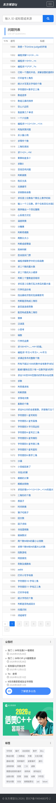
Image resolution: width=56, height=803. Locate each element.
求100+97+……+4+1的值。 (31, 346)
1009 (12, 95)
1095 (12, 586)
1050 (12, 329)
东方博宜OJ (10, 4)
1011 (12, 106)
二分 (26, 766)
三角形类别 (23, 146)
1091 (12, 563)
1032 (12, 226)
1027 (12, 198)
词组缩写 (22, 615)
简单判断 (22, 249)
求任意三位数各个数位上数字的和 (34, 198)
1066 (12, 420)
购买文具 (22, 180)
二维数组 (21, 756)
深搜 (19, 766)
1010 (12, 100)
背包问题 (10, 781)
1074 (12, 466)
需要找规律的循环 (13, 771)
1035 (12, 243)
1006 (12, 77)
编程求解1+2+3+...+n (28, 55)
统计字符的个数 (25, 598)
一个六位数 (23, 117)
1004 (12, 66)
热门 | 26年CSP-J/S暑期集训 (22, 658)
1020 (12, 157)
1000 (12, 46)
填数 (20, 335)
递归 (40, 761)
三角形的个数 (24, 495)
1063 (12, 403)
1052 (12, 340)
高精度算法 (28, 781)
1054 (12, 352)
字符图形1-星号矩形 (27, 415)
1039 (12, 266)
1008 (12, 89)
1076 (12, 478)
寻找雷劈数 (23, 529)
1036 (12, 249)
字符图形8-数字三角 (27, 455)
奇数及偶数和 (24, 563)
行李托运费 (23, 340)
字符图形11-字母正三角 (29, 586)
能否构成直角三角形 (27, 312)
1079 (12, 495)
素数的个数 (23, 403)
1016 (12, 135)
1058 (12, 375)
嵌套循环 (31, 761)
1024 (12, 180)
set (38, 781)
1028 (12, 203)
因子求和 (22, 523)
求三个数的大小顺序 (27, 272)
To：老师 (12, 673)
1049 (12, 323)
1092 (12, 569)
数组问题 (10, 756)
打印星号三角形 (25, 77)
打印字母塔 (23, 592)
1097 (12, 598)
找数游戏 (22, 552)
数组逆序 (22, 95)
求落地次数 (23, 398)
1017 (12, 140)
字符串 (9, 751)
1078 (12, 489)
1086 (12, 535)
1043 (12, 289)
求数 (20, 380)
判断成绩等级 (24, 243)
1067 (12, 426)
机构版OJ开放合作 (17, 665)
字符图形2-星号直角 (27, 420)
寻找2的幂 (23, 472)
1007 (12, 83)
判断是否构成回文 (26, 603)
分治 (19, 781)
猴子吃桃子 (23, 512)
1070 (12, 443)
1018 (12, 146)
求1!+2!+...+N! (25, 152)
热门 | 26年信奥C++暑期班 (21, 650)
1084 (12, 523)
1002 (12, 55)
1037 (12, 255)
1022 (12, 169)
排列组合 (37, 771)
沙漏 (20, 460)
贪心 (42, 751)
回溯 (19, 776)
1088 (12, 546)
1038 (12, 260)
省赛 (33, 776)
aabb (20, 569)
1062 (12, 398)
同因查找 (22, 558)
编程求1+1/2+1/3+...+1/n (30, 123)
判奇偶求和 (23, 386)
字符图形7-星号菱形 (27, 449)
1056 (12, 363)
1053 (12, 346)
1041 (12, 278)
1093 (12, 575)
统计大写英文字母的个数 (30, 83)
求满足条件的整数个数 (29, 358)
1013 (12, 117)
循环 (17, 751)
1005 (12, 72)
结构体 (27, 771)
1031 (12, 220)
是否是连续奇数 (25, 306)
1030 (12, 215)
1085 (12, 529)
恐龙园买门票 (24, 255)
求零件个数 (23, 140)
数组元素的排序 (25, 100)
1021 (12, 163)
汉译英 (21, 323)
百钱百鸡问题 (24, 169)
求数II (21, 163)
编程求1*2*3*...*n (27, 66)
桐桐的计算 (23, 478)
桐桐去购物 (23, 483)
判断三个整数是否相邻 (29, 278)
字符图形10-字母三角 (28, 580)
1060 (12, 386)
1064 (12, 409)
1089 (12, 552)
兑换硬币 (22, 186)
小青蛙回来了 (24, 466)
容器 (26, 776)
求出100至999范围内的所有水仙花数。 (37, 375)
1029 (12, 209)
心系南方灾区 (24, 215)
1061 (12, 392)
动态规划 (26, 751)
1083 (12, 518)
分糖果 (21, 226)
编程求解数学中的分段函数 (31, 260)
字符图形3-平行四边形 (28, 426)
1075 (12, 472)
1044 (12, 295)
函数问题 (10, 776)
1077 (12, 483)
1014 (12, 123)
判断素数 (22, 175)
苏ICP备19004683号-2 (38, 798)
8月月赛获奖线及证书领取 (20, 681)
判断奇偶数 (23, 232)
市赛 (30, 756)
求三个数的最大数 (26, 266)
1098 (12, 603)
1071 (12, 449)
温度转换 (22, 220)
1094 (12, 580)
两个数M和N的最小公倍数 (30, 540)
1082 (12, 512)
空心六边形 (23, 106)
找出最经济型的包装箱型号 (31, 295)
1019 (12, 152)
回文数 (21, 518)
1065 (12, 415)
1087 (12, 540)
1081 (12, 506)
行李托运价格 (24, 289)
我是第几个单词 (25, 112)
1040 (12, 272)
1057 (12, 369)
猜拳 (20, 318)
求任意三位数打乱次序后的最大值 (34, 283)
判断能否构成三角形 (27, 300)
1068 (12, 432)
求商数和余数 (24, 192)
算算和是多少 (24, 157)
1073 (12, 460)
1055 (12, 358)
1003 (12, 60)
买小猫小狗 (23, 135)
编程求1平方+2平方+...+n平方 (32, 352)
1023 (12, 175)
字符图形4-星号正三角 (28, 432)
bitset (45, 781)
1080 (12, 500)
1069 (12, 438)
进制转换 (10, 766)
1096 (12, 592)
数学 (35, 751)
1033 (12, 232)
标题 (42, 40)
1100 (12, 615)
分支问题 (38, 756)
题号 (13, 40)
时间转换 (22, 506)
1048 (12, 318)
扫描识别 (22, 609)
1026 (12, 192)
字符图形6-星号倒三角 (28, 443)
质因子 (21, 500)
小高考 (21, 329)
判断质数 (22, 392)
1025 (12, 186)
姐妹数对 (22, 535)
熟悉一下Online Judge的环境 (32, 46)
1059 (12, 380)
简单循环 (21, 761)
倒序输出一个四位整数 (29, 209)
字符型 (41, 776)
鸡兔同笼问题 (24, 129)
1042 (12, 283)
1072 (12, 455)
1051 (12, 335)
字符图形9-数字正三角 (28, 89)
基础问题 (10, 761)
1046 (12, 306)
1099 (12, 609)
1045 (12, 300)
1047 (12, 312)
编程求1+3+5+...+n (27, 60)
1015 (12, 129)
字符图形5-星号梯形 (27, 438)
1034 (12, 238)
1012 (12, 112)
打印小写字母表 (25, 575)
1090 (12, 558)
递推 (33, 766)
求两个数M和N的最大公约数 (31, 546)
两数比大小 (23, 238)
